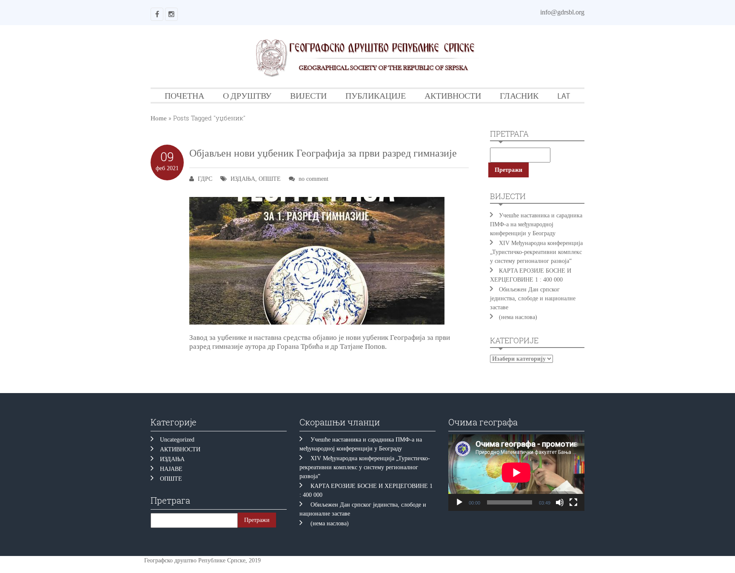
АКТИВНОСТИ (452, 95)
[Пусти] (459, 502)
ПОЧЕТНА (184, 95)
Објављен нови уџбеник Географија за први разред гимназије (323, 153)
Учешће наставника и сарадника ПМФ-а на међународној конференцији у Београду (536, 224)
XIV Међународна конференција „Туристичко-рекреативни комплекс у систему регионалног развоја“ (536, 252)
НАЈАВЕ (171, 469)
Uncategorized (177, 439)
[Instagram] (171, 14)
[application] (516, 472)
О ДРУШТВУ (247, 95)
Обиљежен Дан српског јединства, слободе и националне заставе (532, 298)
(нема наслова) (518, 317)
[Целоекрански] (573, 502)
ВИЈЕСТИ (308, 95)
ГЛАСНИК (519, 95)
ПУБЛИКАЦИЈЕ (375, 95)
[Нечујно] (560, 502)
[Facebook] (157, 14)
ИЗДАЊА (243, 179)
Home (159, 118)
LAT (563, 95)
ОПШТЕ (270, 179)
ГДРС (205, 179)
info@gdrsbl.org (562, 12)
